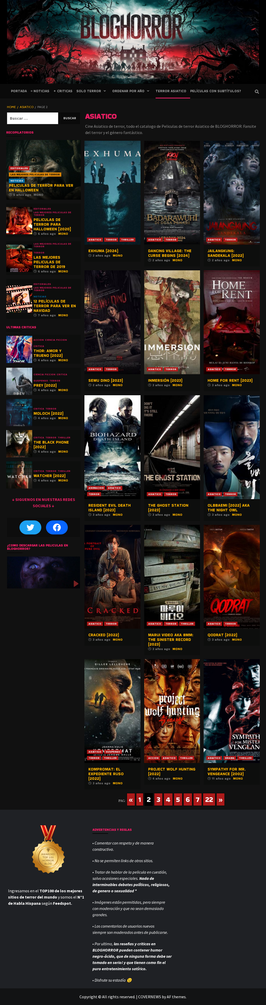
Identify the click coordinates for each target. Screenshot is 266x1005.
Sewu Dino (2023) (105, 380)
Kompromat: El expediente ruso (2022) (106, 773)
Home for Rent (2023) (230, 380)
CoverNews (149, 996)
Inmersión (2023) (165, 380)
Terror (111, 240)
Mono (118, 255)
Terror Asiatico (171, 91)
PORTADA (19, 91)
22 (209, 799)
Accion (153, 758)
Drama (230, 758)
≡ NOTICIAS (40, 91)
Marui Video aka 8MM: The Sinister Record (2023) (170, 639)
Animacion (96, 488)
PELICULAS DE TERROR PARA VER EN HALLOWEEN (41, 188)
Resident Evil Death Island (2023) (109, 508)
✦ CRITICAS (62, 91)
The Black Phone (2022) (51, 444)
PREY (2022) (45, 385)
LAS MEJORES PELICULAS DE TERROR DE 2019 (49, 261)
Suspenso (113, 752)
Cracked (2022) (103, 635)
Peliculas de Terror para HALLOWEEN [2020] (52, 224)
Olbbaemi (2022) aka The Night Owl (229, 508)
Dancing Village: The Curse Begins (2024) (169, 253)
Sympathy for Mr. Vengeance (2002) (227, 771)
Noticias (16, 181)
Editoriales (19, 168)
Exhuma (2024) (103, 250)
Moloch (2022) (48, 413)
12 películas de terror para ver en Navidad (55, 305)
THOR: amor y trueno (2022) (48, 353)
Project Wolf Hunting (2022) (171, 771)
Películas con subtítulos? (215, 91)
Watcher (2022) (49, 475)
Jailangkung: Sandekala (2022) (226, 253)
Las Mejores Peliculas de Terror (35, 174)
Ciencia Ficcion (56, 340)
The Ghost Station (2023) (168, 508)
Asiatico (95, 240)
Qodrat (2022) (222, 635)
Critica (39, 346)
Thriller (127, 240)
